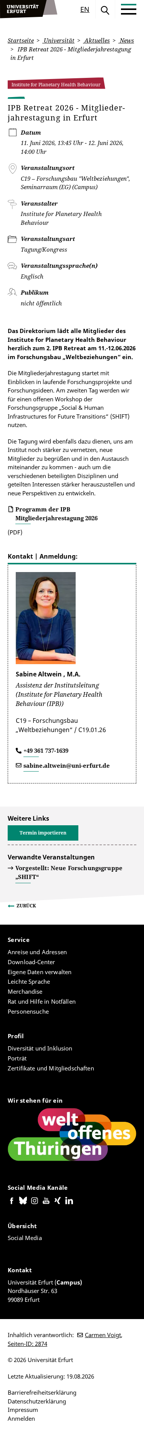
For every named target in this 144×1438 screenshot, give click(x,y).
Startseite (21, 40)
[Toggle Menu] (128, 9)
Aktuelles (96, 40)
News (126, 40)
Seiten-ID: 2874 (27, 1343)
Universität (58, 40)
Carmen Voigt (103, 1335)
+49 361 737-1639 (45, 750)
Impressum (23, 1409)
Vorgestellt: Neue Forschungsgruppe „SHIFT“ (68, 872)
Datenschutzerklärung (37, 1401)
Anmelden (21, 1418)
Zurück (26, 905)
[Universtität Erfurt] (29, 9)
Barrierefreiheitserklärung (42, 1392)
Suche (105, 9)
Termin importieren (43, 832)
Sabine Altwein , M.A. (48, 674)
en (84, 9)
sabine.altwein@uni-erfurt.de (66, 765)
